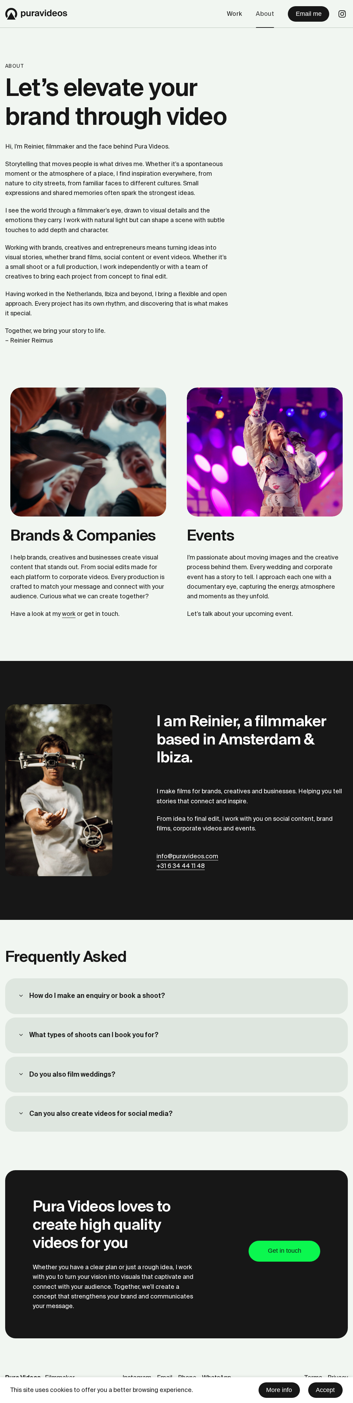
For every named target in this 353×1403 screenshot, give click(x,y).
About (265, 14)
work (68, 614)
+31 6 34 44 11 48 (181, 866)
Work (234, 14)
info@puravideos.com (187, 856)
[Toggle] (21, 996)
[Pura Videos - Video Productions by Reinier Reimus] (36, 14)
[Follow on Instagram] (342, 15)
